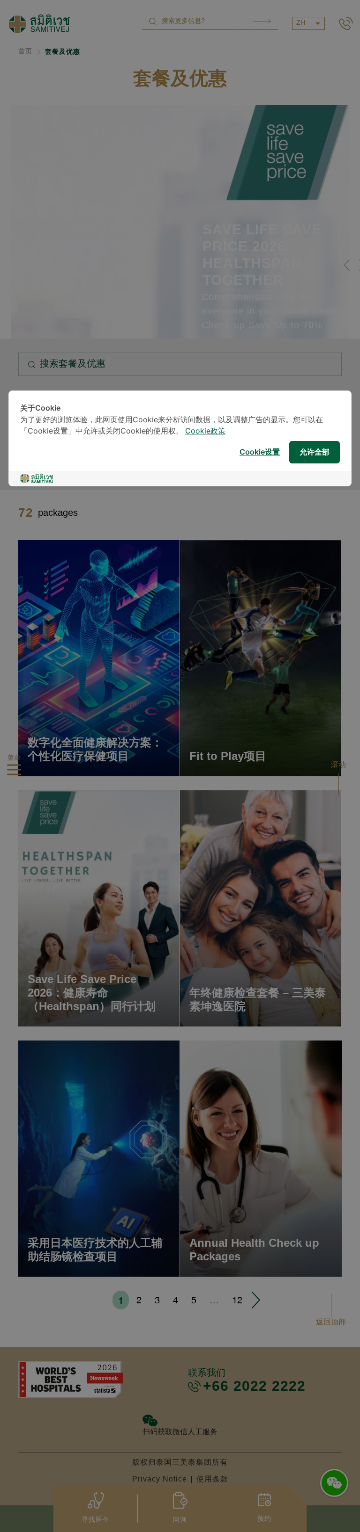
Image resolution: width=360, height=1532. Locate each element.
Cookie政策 (205, 431)
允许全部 (315, 452)
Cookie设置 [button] (260, 452)
